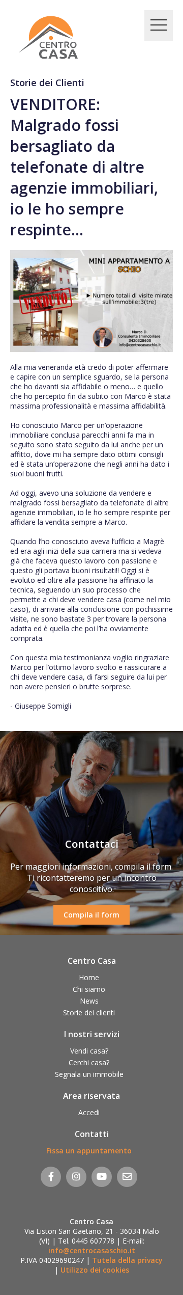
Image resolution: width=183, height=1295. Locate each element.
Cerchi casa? (89, 1062)
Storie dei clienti (89, 1012)
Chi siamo (89, 989)
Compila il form (91, 915)
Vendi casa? (89, 1051)
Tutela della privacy (127, 1260)
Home (89, 977)
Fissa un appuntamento (89, 1150)
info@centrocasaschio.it (91, 1250)
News (89, 1001)
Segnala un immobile (89, 1074)
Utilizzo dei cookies (94, 1270)
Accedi (89, 1112)
